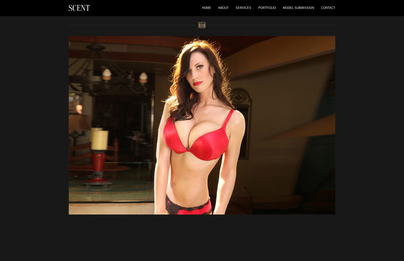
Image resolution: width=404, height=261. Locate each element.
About (223, 8)
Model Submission (298, 8)
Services (243, 8)
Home (206, 8)
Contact (328, 8)
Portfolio (267, 8)
